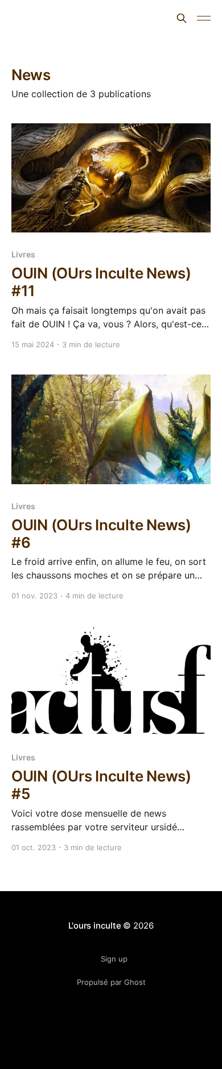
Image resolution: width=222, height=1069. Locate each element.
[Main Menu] (203, 18)
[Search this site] (181, 18)
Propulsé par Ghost (111, 982)
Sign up (114, 958)
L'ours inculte (51, 17)
